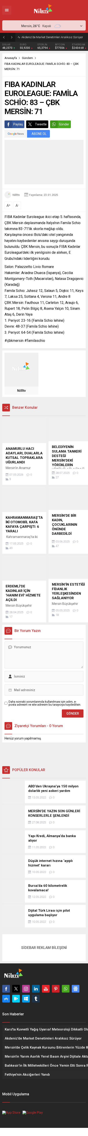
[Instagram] (26, 989)
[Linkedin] (36, 989)
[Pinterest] (56, 989)
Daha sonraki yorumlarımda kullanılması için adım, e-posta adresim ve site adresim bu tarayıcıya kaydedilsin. (45, 703)
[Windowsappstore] (26, 998)
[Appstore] (6, 998)
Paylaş (18, 124)
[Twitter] (16, 989)
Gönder (64, 124)
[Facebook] (6, 989)
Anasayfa (11, 58)
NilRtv (16, 195)
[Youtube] (46, 989)
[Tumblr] (36, 998)
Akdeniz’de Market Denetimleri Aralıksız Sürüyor (52, 37)
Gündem (27, 58)
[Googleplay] (16, 998)
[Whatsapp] (65, 989)
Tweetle (41, 124)
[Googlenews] (75, 989)
